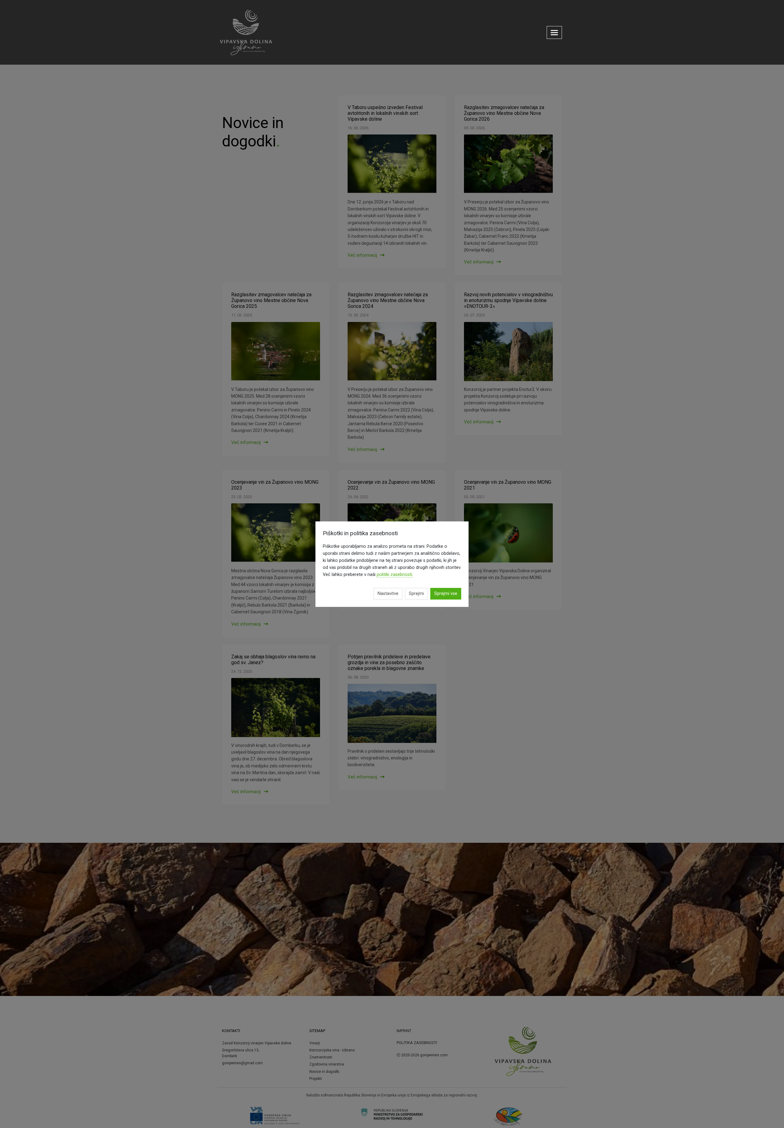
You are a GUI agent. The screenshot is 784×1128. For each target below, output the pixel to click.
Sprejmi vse (445, 593)
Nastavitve (388, 593)
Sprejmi (416, 593)
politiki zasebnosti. (395, 574)
